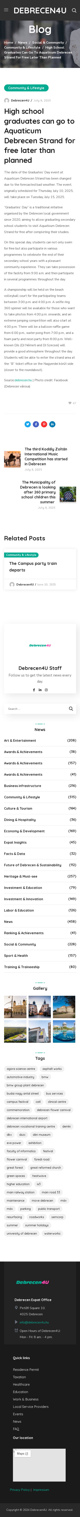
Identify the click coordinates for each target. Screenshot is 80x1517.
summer (12, 1225)
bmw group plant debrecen (25, 1085)
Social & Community (48, 42)
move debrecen (42, 1200)
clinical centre (57, 1102)
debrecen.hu (23, 380)
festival (48, 1151)
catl (38, 1102)
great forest (15, 1168)
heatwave (39, 1176)
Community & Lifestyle (22, 47)
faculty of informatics (21, 1151)
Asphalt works (52, 1069)
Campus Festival (17, 1102)
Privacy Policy (20, 1490)
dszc (22, 1135)
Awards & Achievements (23, 752)
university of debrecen (22, 1233)
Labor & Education (19, 910)
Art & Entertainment (20, 740)
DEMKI (66, 1126)
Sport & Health (16, 956)
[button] (74, 10)
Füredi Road (41, 1159)
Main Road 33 (51, 1192)
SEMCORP (57, 1217)
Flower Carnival (17, 1159)
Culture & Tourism (18, 808)
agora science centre (21, 1069)
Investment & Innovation (23, 899)
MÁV (64, 1200)
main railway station (20, 1192)
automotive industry (20, 1077)
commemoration (18, 1110)
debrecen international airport (27, 1118)
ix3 (39, 1184)
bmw (45, 1077)
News (22, 42)
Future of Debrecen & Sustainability (32, 865)
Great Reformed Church (45, 1168)
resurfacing (14, 1217)
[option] (40, 569)
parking (25, 1209)
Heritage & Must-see (20, 876)
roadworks (36, 1217)
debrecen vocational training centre (31, 1126)
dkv (9, 1135)
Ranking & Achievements (23, 933)
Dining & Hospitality (20, 820)
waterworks (52, 1233)
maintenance (15, 1200)
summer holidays (37, 1225)
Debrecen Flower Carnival (54, 1110)
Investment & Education (23, 888)
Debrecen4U (20, 100)
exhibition (35, 1143)
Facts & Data (14, 854)
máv (10, 1209)
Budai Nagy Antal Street (23, 1093)
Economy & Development (24, 831)
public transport (49, 1209)
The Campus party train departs (33, 567)
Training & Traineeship (22, 967)
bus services (54, 1093)
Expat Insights (15, 842)
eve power (14, 1143)
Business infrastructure (22, 786)
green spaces (16, 1176)
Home (8, 42)
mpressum (41, 1490)
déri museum (41, 1135)
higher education (18, 1184)
